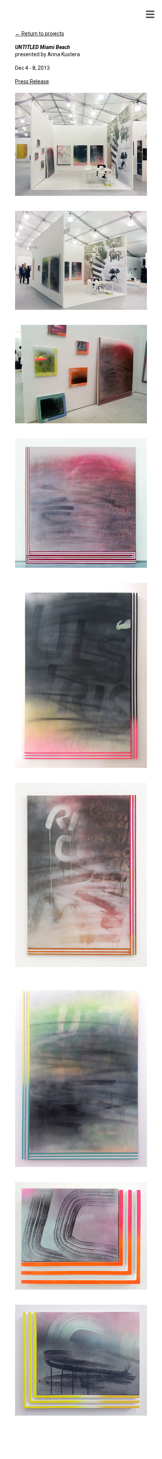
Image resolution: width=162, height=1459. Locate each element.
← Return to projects (39, 34)
